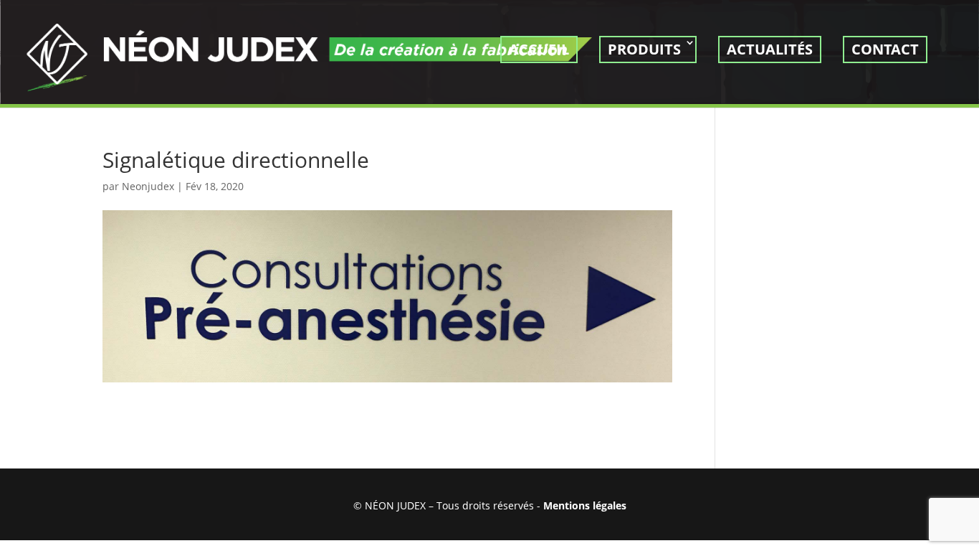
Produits (644, 49)
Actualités (770, 49)
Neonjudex (148, 186)
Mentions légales (584, 505)
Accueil (539, 49)
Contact (885, 49)
